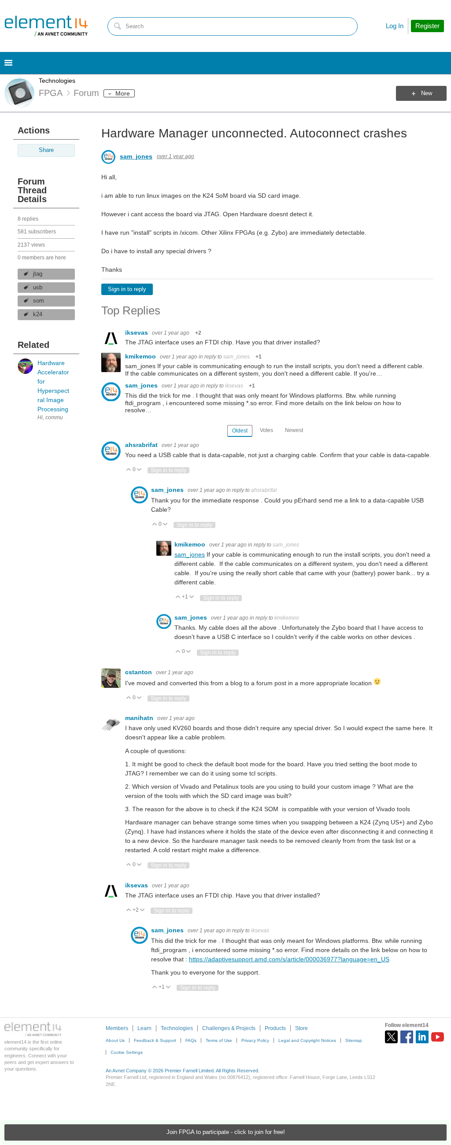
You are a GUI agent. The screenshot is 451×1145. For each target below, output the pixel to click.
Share (46, 150)
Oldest (240, 431)
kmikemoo (141, 356)
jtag (37, 274)
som (38, 301)
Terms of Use (219, 1040)
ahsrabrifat (142, 444)
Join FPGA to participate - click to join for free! (225, 1132)
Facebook (406, 1036)
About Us (115, 1040)
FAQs (190, 1040)
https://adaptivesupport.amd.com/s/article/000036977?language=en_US (289, 959)
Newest (294, 430)
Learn (144, 1028)
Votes (266, 430)
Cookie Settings (127, 1052)
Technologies (57, 80)
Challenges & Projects (228, 1028)
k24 (37, 314)
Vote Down (139, 470)
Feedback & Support (155, 1040)
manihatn (140, 717)
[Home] (46, 26)
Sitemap (353, 1040)
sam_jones (136, 156)
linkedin (422, 1036)
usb (37, 287)
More (122, 93)
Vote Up (129, 470)
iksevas (137, 332)
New (426, 93)
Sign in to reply (127, 289)
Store (301, 1028)
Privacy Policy (255, 1040)
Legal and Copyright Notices (307, 1040)
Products (275, 1028)
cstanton (139, 672)
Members (117, 1028)
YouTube (437, 1036)
